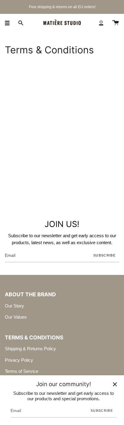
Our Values (16, 317)
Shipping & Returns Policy (30, 348)
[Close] (115, 384)
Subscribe (104, 255)
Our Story (14, 305)
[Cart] (115, 23)
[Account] (101, 23)
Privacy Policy (19, 360)
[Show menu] (9, 23)
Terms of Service (21, 371)
